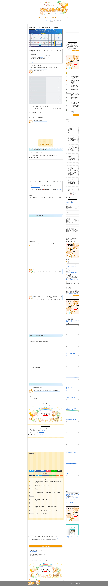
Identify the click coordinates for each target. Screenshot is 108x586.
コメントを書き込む (45, 546)
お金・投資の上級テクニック (73, 137)
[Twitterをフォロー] (39, 475)
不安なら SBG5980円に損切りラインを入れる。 (46, 144)
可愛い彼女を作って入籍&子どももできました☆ (72, 266)
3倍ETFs (74, 156)
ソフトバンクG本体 (32, 453)
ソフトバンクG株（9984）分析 (73, 139)
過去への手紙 (74, 189)
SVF (74, 141)
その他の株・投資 (73, 174)
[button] (78, 26)
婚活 (73, 132)
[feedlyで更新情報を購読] (52, 475)
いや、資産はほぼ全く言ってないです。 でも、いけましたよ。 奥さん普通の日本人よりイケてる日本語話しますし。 (72, 277)
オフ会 (73, 131)
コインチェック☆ (40, 434)
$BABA (32, 181)
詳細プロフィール (76, 50)
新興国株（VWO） (74, 173)
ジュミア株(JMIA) (74, 155)
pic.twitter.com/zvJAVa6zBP (35, 187)
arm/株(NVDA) (74, 149)
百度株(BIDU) (74, 160)
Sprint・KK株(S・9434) (74, 150)
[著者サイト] (32, 475)
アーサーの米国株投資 (69, 502)
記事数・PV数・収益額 (74, 183)
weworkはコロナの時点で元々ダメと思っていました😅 (72, 283)
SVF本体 (74, 142)
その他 (73, 190)
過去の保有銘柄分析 (73, 168)
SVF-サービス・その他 (74, 147)
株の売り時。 (74, 129)
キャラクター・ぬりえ (74, 184)
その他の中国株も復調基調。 (43, 143)
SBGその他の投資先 (74, 151)
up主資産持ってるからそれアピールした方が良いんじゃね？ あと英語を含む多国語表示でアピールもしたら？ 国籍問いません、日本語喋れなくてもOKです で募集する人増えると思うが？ (72, 291)
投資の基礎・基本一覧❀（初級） (73, 133)
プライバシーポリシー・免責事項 (75, 583)
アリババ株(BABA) (74, 148)
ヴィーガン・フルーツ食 (73, 130)
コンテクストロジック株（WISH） (74, 171)
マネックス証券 (41, 432)
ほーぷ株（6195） (74, 169)
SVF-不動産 (74, 146)
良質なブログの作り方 (74, 181)
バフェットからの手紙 (73, 179)
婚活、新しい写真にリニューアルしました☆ (72, 279)
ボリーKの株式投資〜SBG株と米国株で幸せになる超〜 (72, 321)
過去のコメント (77, 295)
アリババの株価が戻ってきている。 (44, 141)
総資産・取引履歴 (73, 138)
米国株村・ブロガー (74, 182)
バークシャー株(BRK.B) (74, 172)
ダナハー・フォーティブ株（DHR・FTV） (73, 164)
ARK (74, 157)
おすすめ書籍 (73, 175)
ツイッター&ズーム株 (74, 158)
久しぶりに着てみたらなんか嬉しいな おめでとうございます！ (72, 271)
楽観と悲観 (74, 128)
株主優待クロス (74, 167)
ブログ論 (73, 180)
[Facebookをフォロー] (45, 475)
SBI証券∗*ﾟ (43, 430)
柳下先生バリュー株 (74, 159)
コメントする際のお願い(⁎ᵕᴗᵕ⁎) (34, 551)
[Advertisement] (46, 132)
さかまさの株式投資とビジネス (71, 318)
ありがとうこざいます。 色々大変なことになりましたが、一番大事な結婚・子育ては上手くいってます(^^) (72, 265)
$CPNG (41, 57)
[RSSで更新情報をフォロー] (59, 475)
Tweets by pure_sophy (69, 202)
